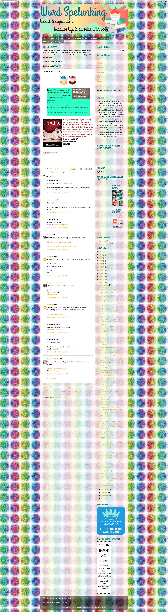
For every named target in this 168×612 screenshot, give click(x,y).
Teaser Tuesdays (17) (108, 317)
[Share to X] (88, 169)
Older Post (88, 387)
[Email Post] (81, 169)
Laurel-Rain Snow (53, 283)
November (105, 489)
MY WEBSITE (52, 294)
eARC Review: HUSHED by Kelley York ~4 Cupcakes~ (112, 480)
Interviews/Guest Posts (80, 38)
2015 (101, 270)
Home (45, 38)
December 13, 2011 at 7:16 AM (57, 276)
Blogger (104, 607)
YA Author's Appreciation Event (111, 419)
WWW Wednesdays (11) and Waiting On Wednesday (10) (110, 457)
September (105, 495)
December (105, 285)
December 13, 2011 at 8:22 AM (57, 317)
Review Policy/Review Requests (53, 42)
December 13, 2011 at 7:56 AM (57, 297)
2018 (101, 261)
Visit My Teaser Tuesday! (55, 314)
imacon (90, 607)
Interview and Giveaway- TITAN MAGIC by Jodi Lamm (111, 444)
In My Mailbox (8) (107, 432)
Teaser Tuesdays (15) (108, 416)
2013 (101, 276)
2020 (101, 255)
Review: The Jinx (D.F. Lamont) (111, 453)
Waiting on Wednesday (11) (110, 413)
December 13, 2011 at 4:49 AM (57, 228)
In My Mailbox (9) (107, 375)
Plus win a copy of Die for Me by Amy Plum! (62, 246)
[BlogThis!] (86, 169)
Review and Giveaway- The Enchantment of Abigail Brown (111, 408)
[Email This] (85, 169)
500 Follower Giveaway (108, 379)
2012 (101, 279)
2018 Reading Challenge (118, 216)
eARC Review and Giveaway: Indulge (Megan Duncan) (110, 391)
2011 (101, 282)
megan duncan (58, 172)
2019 (101, 258)
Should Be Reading (53, 95)
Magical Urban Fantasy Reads (56, 368)
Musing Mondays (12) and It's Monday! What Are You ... (110, 423)
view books (122, 232)
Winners (103, 435)
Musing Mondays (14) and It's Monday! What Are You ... (110, 321)
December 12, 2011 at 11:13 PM (57, 212)
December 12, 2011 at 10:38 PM (57, 193)
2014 (101, 273)
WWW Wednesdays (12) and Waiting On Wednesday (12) (110, 352)
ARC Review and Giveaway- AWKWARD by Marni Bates (111, 326)
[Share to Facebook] (90, 169)
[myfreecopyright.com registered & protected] (58, 598)
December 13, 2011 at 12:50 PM (57, 374)
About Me (54, 38)
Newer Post (48, 387)
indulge (50, 172)
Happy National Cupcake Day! (111, 395)
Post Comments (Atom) (59, 397)
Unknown (50, 256)
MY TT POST (52, 292)
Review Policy (113, 127)
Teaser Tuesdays (69, 172)
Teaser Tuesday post (60, 224)
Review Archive (65, 38)
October (104, 492)
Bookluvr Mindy (53, 359)
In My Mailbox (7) (107, 471)
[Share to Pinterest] (91, 169)
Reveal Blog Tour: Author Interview (112, 382)
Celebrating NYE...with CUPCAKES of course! (109, 289)
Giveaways (94, 38)
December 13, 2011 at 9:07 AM (57, 332)
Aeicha (119, 220)
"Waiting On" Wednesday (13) (110, 309)
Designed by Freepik (62, 602)
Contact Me (104, 38)
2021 (101, 252)
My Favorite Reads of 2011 (109, 292)
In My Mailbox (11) (107, 296)
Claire (49, 235)
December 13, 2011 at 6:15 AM (57, 249)
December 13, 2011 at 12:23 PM (57, 352)
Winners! (104, 335)
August (104, 499)
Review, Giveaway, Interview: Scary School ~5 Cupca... (112, 485)
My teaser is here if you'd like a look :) (59, 242)
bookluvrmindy (53, 371)
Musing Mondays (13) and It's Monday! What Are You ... (110, 371)
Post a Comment (51, 378)
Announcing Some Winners (110, 348)
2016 (101, 267)
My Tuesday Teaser (53, 329)
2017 (101, 264)
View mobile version (68, 391)
